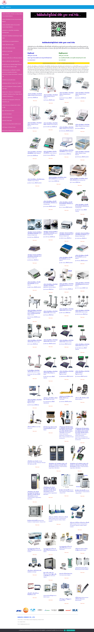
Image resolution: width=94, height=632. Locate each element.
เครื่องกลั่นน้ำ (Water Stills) (7, 120)
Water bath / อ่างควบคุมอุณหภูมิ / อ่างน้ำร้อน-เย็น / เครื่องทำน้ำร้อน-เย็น (11, 100)
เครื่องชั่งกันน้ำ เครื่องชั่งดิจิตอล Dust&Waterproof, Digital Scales (12, 37)
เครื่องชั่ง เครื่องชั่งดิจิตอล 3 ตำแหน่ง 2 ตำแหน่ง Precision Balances (12, 20)
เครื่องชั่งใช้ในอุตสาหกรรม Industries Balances (10, 41)
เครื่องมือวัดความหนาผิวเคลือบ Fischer (8, 79)
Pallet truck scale (5, 54)
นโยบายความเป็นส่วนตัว (71, 630)
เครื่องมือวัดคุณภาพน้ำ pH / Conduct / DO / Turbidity (11, 83)
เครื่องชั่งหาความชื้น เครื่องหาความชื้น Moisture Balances (12, 57)
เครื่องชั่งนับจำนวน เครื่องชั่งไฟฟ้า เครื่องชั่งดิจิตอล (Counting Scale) (10, 31)
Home (2, 7)
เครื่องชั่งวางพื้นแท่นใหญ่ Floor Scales (8, 47)
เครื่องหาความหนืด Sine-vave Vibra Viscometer (10, 61)
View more (35, 100)
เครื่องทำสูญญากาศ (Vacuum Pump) (8, 127)
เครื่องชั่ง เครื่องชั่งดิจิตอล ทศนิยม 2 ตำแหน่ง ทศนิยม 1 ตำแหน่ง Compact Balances (11, 26)
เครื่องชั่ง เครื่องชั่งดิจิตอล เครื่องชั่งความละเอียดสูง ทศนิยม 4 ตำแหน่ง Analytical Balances (12, 15)
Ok (64, 630)
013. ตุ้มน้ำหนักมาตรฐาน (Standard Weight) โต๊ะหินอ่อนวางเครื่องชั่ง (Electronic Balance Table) (12, 65)
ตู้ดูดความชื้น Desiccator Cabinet (8, 110)
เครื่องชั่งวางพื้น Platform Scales (8, 44)
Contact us (8, 7)
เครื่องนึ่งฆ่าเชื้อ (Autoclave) (7, 117)
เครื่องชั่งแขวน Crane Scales (7, 51)
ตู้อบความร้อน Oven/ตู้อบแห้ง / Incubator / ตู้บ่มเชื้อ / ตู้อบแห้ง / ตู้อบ (12, 87)
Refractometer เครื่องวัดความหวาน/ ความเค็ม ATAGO (11, 130)
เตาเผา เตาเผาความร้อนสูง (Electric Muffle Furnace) (11, 123)
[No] (92, 630)
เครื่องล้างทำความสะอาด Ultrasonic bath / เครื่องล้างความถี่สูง (11, 106)
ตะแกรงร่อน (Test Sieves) (7, 113)
